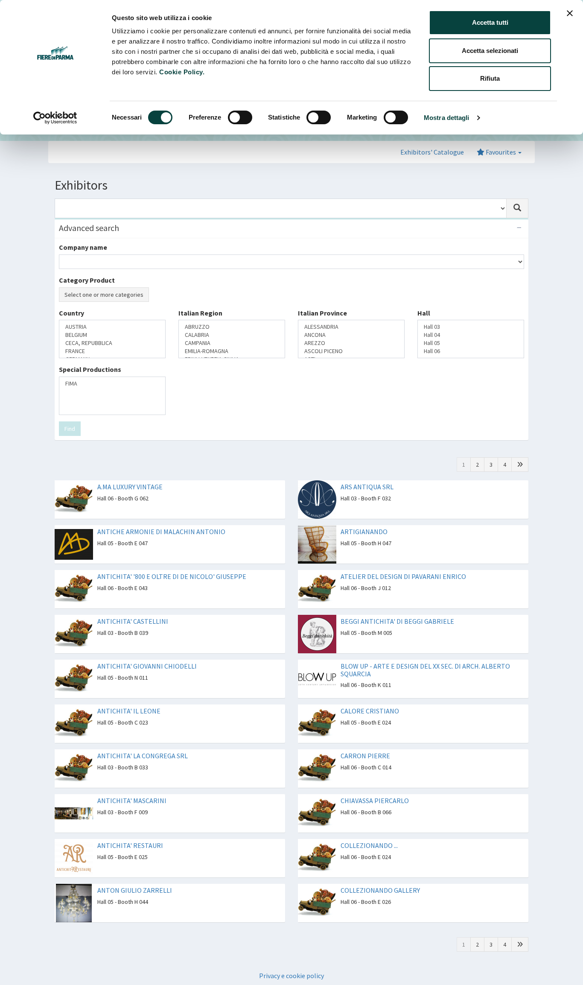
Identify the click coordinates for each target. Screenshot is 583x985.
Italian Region (200, 313)
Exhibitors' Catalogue (432, 152)
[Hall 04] (471, 335)
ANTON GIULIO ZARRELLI (134, 890)
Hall (423, 313)
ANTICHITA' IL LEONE (128, 711)
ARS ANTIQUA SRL (367, 486)
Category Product (87, 280)
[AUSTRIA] (112, 327)
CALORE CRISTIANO (370, 711)
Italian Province (322, 313)
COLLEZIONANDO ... (369, 845)
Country (71, 313)
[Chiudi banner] (570, 13)
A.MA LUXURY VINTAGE (130, 486)
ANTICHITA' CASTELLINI (132, 621)
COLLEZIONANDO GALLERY (380, 890)
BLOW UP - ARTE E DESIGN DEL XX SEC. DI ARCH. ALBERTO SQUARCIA (425, 670)
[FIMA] (112, 384)
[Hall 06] (471, 351)
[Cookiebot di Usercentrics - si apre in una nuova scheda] (55, 117)
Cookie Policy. (181, 72)
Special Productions (90, 369)
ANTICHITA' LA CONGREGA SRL (142, 755)
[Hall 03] (471, 327)
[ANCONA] (351, 335)
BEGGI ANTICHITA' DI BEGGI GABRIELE (397, 621)
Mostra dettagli (446, 117)
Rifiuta (490, 78)
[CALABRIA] (232, 335)
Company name (83, 247)
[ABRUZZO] (232, 327)
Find (69, 429)
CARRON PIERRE (365, 755)
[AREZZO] (351, 343)
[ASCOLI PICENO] (351, 351)
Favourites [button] (500, 152)
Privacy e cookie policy (291, 975)
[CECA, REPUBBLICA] (112, 343)
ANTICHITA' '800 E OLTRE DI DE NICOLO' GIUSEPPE (171, 576)
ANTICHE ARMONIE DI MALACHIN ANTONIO (161, 531)
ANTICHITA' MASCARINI (131, 800)
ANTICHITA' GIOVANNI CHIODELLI (147, 666)
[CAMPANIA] (232, 343)
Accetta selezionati (490, 50)
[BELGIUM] (112, 335)
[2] (519, 464)
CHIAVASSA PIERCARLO (375, 800)
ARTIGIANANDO (364, 531)
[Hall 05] (471, 343)
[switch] (240, 117)
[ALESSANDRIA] (351, 327)
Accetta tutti (490, 22)
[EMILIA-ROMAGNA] (232, 351)
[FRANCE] (112, 351)
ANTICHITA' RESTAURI (130, 845)
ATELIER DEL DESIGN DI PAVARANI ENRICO (403, 576)
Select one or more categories (103, 294)
